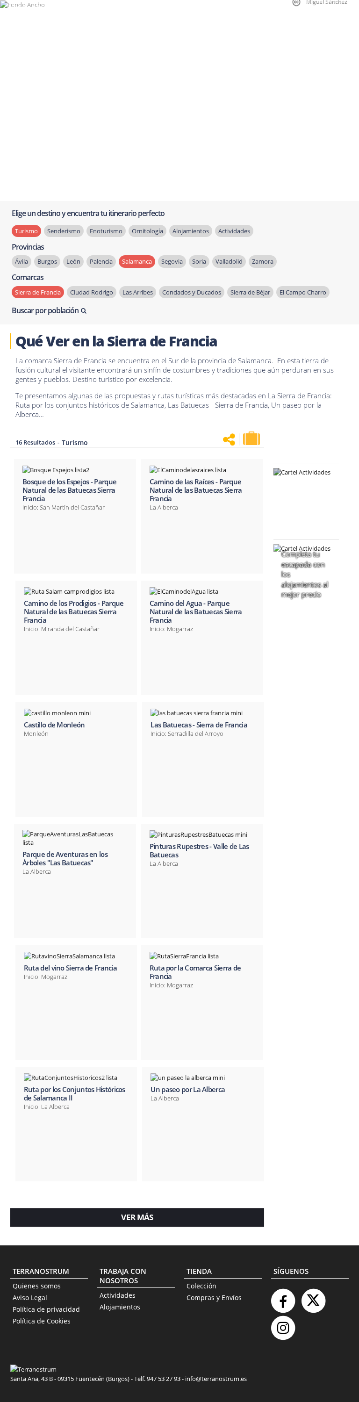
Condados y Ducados (191, 292)
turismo (26, 231)
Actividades (118, 1295)
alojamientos (190, 231)
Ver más (137, 1217)
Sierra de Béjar (250, 292)
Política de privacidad (46, 1309)
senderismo (63, 231)
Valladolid (229, 261)
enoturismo (106, 231)
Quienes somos (37, 1285)
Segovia (172, 261)
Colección (201, 1285)
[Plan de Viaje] (252, 438)
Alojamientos (120, 1306)
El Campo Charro (303, 292)
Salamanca (137, 261)
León (73, 261)
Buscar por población (45, 310)
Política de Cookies (42, 1320)
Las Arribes (137, 292)
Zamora (262, 261)
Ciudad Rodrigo (91, 292)
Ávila (21, 261)
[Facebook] (282, 1297)
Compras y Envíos (214, 1297)
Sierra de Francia (38, 292)
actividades (234, 231)
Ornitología (147, 231)
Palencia (101, 261)
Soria (199, 261)
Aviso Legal (30, 1297)
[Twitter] (313, 1297)
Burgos (47, 261)
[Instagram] (282, 1324)
